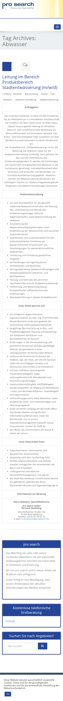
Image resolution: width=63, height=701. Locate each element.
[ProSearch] (31, 5)
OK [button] (7, 694)
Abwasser (17, 94)
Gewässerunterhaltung (25, 99)
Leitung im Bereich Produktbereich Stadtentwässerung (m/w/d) (29, 82)
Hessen (44, 94)
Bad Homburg (31, 94)
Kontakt (10, 621)
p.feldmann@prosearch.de (35, 518)
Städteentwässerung (49, 99)
